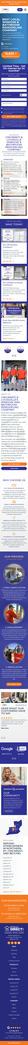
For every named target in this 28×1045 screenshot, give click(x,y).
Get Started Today (14, 684)
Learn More (14, 468)
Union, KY (6, 887)
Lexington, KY (7, 860)
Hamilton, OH (7, 879)
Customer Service (14, 960)
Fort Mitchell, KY (8, 874)
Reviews (14, 1011)
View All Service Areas (12, 892)
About (14, 1004)
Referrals (14, 954)
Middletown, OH (8, 877)
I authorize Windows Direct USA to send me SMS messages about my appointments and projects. (13, 108)
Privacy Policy (11, 1036)
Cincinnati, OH (7, 858)
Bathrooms (14, 975)
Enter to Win (8, 338)
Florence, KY (7, 868)
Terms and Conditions (17, 125)
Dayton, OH (6, 863)
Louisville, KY (7, 866)
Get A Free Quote (14, 1043)
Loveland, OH (7, 871)
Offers (14, 1008)
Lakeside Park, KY (8, 885)
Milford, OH (6, 882)
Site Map (18, 1036)
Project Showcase (14, 1015)
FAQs (14, 957)
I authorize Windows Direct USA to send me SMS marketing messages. (13, 112)
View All (14, 997)
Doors (14, 972)
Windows (14, 968)
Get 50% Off (7, 261)
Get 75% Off (7, 299)
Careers (14, 1018)
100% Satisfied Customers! (10, 54)
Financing (14, 950)
